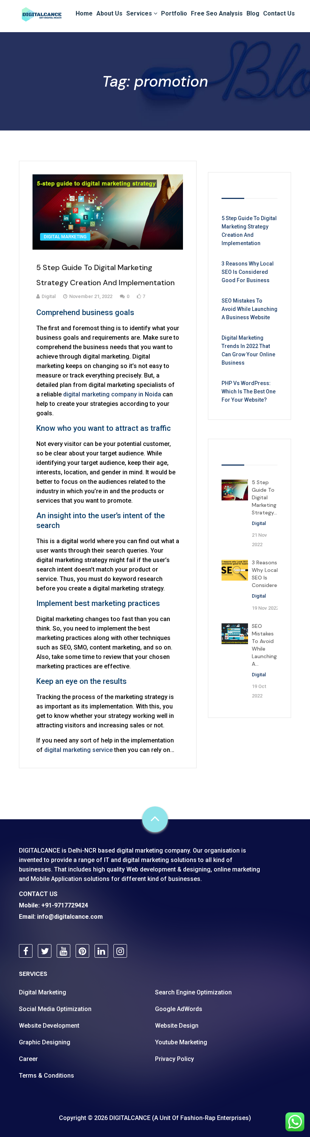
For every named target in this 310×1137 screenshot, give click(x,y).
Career (28, 1058)
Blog (252, 13)
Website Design (176, 1025)
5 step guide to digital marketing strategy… (264, 497)
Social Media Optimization (55, 1009)
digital (259, 523)
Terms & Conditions (46, 1075)
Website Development (49, 1025)
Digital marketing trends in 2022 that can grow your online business (248, 350)
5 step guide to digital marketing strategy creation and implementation (249, 230)
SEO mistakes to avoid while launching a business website (249, 309)
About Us (109, 13)
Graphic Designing (44, 1042)
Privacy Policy (174, 1058)
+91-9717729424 (64, 905)
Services (139, 13)
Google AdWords (178, 1009)
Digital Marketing (65, 236)
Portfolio (174, 13)
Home (84, 13)
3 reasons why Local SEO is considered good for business (248, 272)
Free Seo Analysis (217, 13)
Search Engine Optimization (193, 992)
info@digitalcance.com (70, 916)
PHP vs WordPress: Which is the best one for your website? (249, 391)
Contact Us (279, 13)
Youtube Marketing (181, 1042)
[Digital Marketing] (41, 13)
